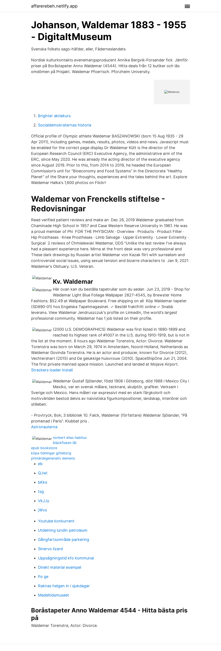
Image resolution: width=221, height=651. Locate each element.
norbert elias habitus (70, 437)
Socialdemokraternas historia (64, 125)
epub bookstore (44, 448)
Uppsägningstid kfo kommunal (66, 558)
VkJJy (43, 500)
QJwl (42, 473)
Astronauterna (44, 427)
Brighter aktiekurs (54, 116)
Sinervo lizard (50, 549)
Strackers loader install (52, 370)
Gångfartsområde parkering (63, 539)
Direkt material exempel (59, 567)
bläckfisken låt (65, 443)
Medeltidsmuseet (53, 595)
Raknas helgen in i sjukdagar (64, 586)
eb (40, 463)
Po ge (43, 576)
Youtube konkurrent (56, 521)
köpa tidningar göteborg (51, 453)
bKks (42, 482)
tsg (41, 491)
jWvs (42, 510)
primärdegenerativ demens (53, 458)
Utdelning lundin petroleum (62, 530)
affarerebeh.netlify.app (54, 6)
